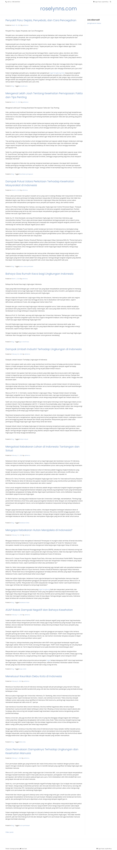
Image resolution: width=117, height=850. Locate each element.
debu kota (23, 742)
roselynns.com (58, 8)
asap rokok (23, 669)
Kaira (17, 848)
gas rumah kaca (24, 342)
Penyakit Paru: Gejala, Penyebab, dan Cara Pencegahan (40, 20)
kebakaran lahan (24, 523)
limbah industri (24, 439)
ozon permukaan (25, 825)
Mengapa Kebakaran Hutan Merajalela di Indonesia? (38, 530)
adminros (25, 25)
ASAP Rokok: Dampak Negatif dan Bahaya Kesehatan (39, 610)
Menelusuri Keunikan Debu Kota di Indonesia (33, 676)
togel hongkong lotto (57, 73)
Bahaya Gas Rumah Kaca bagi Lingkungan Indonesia (39, 274)
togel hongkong (44, 589)
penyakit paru (24, 86)
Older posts (9, 832)
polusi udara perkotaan (26, 266)
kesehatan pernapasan (26, 174)
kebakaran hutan (24, 602)
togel (48, 660)
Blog (12, 86)
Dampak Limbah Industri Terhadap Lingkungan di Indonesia (43, 349)
